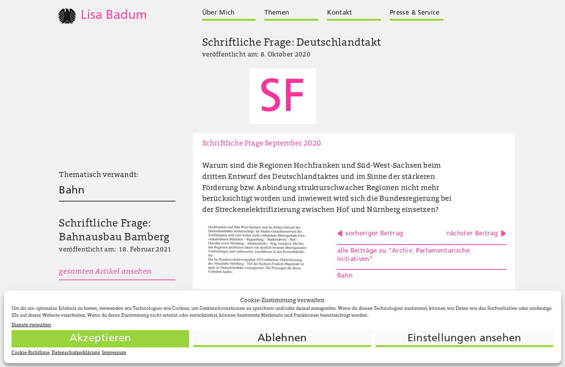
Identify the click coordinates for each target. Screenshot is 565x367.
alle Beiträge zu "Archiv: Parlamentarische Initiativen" (403, 255)
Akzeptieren (100, 338)
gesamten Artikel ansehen (105, 272)
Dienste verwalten (31, 325)
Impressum (114, 352)
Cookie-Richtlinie (31, 352)
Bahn (72, 190)
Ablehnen (282, 338)
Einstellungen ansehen (464, 338)
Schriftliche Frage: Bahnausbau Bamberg (114, 231)
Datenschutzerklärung (76, 352)
